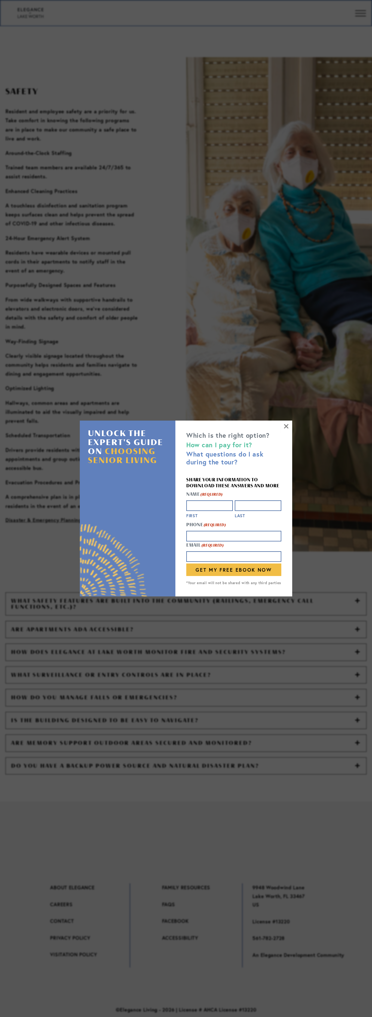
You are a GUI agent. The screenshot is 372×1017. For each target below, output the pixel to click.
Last (240, 515)
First (192, 515)
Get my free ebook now (234, 569)
